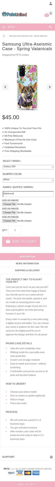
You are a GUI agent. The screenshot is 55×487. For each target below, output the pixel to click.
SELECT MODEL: (12, 161)
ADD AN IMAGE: (10, 200)
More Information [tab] (27, 263)
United (10, 469)
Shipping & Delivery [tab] (27, 270)
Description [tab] (27, 256)
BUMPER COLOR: (12, 174)
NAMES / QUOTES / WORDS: (18, 187)
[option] (27, 87)
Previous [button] (5, 87)
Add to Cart (24, 241)
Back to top (26, 484)
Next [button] (50, 87)
